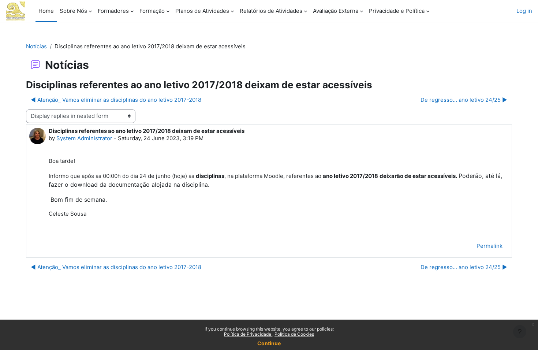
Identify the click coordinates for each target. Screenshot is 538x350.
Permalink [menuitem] (489, 245)
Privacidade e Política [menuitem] (397, 10)
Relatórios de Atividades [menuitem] (271, 10)
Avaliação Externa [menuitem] (335, 10)
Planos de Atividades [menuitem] (202, 10)
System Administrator (84, 138)
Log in (524, 10)
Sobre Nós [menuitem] (73, 10)
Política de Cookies (294, 334)
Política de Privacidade (248, 334)
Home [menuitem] (46, 10)
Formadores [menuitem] (113, 10)
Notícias (36, 46)
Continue (269, 343)
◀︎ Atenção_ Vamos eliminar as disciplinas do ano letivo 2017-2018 (116, 99)
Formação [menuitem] (152, 10)
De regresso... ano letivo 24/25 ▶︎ (464, 99)
